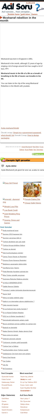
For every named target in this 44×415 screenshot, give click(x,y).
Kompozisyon (24, 410)
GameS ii (5, 413)
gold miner (25, 14)
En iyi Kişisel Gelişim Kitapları (13, 313)
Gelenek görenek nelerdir (12, 339)
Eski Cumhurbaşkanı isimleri (13, 253)
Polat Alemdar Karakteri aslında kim (15, 271)
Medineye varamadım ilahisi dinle (15, 264)
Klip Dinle (36, 147)
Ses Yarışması (38, 149)
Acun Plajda (29, 149)
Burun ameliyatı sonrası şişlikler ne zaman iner (19, 324)
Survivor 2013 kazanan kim (12, 234)
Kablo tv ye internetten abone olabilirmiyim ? (18, 301)
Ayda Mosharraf (27, 147)
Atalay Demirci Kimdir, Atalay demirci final (17, 331)
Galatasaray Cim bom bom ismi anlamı (17, 354)
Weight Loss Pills (11, 207)
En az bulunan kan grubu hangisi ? (15, 309)
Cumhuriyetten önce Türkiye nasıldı (15, 350)
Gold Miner (5, 398)
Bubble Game (14, 14)
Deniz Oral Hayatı (9, 357)
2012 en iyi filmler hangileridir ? (14, 316)
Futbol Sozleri (6, 379)
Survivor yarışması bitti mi (12, 238)
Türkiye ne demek (9, 249)
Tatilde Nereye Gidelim (11, 286)
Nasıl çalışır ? (25, 398)
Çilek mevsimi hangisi (10, 305)
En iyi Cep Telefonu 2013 (28, 382)
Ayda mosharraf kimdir (10, 128)
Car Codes (6, 361)
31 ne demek (24, 391)
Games (34, 14)
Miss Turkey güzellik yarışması (14, 275)
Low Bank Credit (10, 210)
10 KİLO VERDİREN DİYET (12, 283)
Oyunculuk (5, 388)
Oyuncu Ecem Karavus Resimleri (14, 260)
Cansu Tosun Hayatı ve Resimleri (15, 257)
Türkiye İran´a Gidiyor (10, 346)
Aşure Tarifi (7, 294)
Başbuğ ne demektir (10, 327)
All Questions (7, 369)
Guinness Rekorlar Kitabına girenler (15, 279)
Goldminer (5, 407)
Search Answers (7, 410)
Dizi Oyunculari (25, 401)
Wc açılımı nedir (25, 379)
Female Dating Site (32, 199)
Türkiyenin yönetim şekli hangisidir (15, 342)
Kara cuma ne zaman (10, 335)
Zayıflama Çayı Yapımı (11, 268)
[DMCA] (38, 155)
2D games (5, 404)
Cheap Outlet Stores (33, 203)
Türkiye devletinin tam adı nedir (14, 242)
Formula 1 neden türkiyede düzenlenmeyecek (19, 290)
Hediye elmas (24, 404)
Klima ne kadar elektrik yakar (13, 298)
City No (5, 365)
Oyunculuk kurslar (8, 376)
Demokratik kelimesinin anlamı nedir (16, 320)
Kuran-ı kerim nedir (26, 385)
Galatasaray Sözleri (8, 382)
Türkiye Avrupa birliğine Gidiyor (14, 245)
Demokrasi (23, 407)
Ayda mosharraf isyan (10, 230)
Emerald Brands (7, 385)
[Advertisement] (22, 40)
